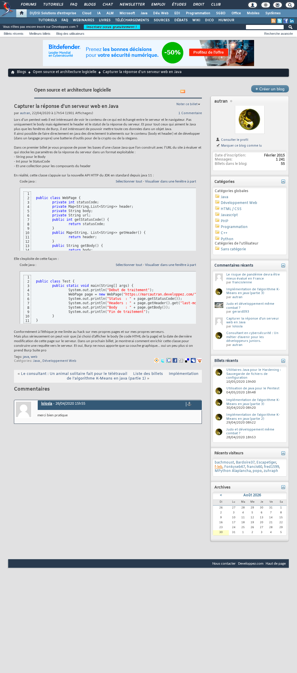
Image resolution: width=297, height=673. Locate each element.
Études (178, 4)
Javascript (229, 215)
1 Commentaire (190, 113)
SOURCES (162, 20)
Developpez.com (250, 564)
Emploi (158, 4)
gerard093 (240, 312)
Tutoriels (53, 4)
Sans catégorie (233, 249)
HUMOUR (226, 20)
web (34, 357)
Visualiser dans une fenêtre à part (170, 181)
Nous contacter (224, 564)
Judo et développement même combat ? (250, 306)
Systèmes (273, 13)
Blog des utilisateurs (70, 33)
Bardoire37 (245, 462)
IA (99, 13)
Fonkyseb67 (234, 467)
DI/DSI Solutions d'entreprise (53, 13)
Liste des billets (148, 373)
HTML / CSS (231, 209)
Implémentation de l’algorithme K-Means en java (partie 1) (132, 376)
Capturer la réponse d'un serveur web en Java (252, 321)
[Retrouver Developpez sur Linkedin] (291, 21)
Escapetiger (266, 462)
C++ (224, 233)
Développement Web (59, 361)
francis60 (254, 467)
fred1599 (271, 467)
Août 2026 (252, 495)
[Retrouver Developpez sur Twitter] (279, 21)
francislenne (242, 282)
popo (257, 471)
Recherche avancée (278, 33)
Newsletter (132, 4)
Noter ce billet (187, 104)
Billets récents (13, 33)
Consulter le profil (234, 140)
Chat (107, 4)
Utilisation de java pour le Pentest (252, 388)
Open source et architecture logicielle (64, 72)
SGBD (221, 13)
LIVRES (105, 20)
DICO (209, 20)
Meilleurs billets (39, 33)
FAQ (73, 4)
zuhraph (271, 471)
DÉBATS (181, 20)
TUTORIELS (47, 20)
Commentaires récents (233, 265)
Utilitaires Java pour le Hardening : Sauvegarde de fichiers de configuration (253, 374)
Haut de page (276, 564)
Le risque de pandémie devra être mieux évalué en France (253, 277)
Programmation (198, 13)
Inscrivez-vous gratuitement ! (112, 27)
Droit (198, 4)
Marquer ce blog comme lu (241, 146)
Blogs (89, 4)
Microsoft (127, 13)
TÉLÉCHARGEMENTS (132, 20)
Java (144, 13)
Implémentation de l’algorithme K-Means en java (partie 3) (253, 291)
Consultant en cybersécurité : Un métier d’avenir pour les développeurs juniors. (252, 337)
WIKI (196, 20)
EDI (177, 13)
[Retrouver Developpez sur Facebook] (285, 21)
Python (227, 239)
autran (221, 101)
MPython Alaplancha (233, 471)
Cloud (86, 13)
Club (215, 4)
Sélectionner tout (129, 181)
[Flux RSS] (273, 21)
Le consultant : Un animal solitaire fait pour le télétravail (74, 373)
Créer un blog (270, 88)
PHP (224, 221)
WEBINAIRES (83, 20)
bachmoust (224, 462)
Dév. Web (161, 13)
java (26, 357)
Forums (28, 4)
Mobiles (253, 13)
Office (236, 13)
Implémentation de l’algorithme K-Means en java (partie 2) (253, 417)
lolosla (46, 404)
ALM (110, 13)
